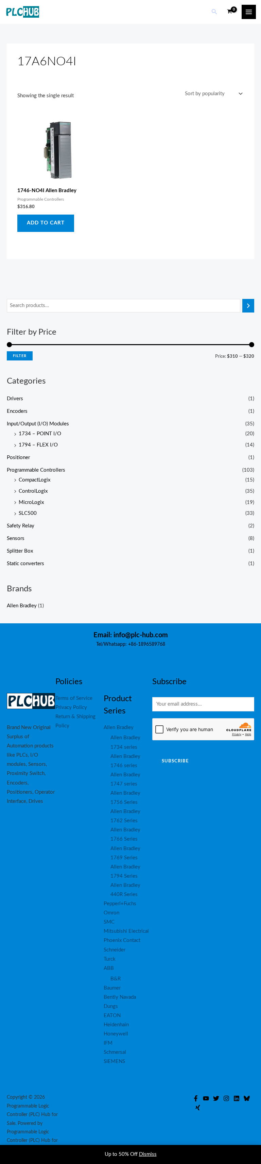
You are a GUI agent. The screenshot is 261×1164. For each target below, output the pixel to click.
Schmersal (115, 1052)
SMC (109, 922)
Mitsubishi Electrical (126, 931)
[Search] (248, 306)
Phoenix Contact (122, 940)
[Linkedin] (236, 1098)
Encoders (17, 411)
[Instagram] (226, 1098)
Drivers (15, 398)
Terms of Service (73, 698)
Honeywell (116, 1033)
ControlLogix (33, 491)
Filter (20, 356)
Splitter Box (20, 551)
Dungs (111, 1006)
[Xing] (198, 1107)
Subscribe (175, 761)
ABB (109, 968)
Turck (110, 959)
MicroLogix (31, 502)
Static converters (25, 563)
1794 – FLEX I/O (38, 445)
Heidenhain (116, 1024)
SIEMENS (114, 1061)
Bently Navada (120, 997)
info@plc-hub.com (141, 635)
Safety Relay (20, 525)
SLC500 (28, 513)
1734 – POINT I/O (40, 433)
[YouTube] (206, 1098)
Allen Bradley (22, 605)
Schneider (114, 949)
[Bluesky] (247, 1098)
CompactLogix (34, 480)
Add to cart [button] (46, 222)
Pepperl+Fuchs (120, 903)
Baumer (112, 988)
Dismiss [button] (148, 1154)
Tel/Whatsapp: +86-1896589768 (130, 644)
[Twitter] (216, 1098)
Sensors (15, 538)
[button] (214, 12)
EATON (112, 1015)
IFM (108, 1043)
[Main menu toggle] (249, 12)
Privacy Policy (71, 707)
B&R (115, 978)
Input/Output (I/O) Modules (38, 423)
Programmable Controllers (36, 470)
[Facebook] (196, 1098)
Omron (111, 912)
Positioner (18, 457)
